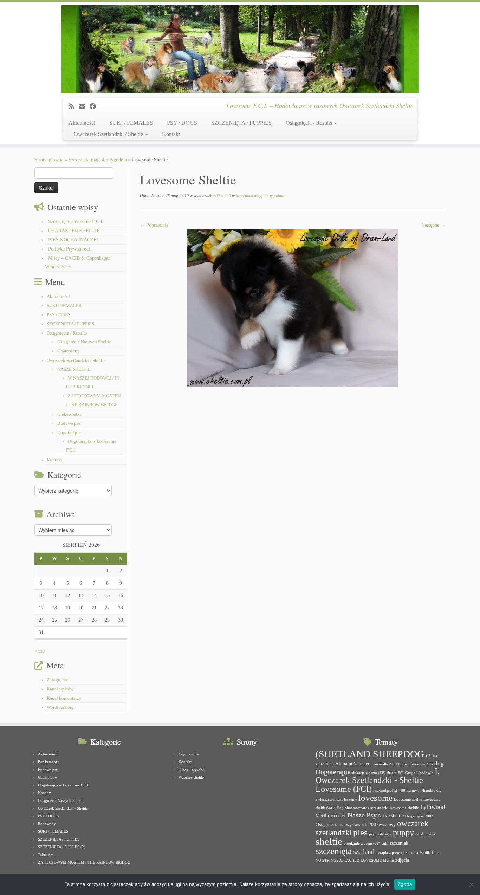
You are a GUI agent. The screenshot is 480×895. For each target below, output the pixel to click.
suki (385, 843)
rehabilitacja (425, 834)
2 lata (432, 756)
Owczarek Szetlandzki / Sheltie (109, 134)
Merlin (322, 815)
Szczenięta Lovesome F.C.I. (76, 221)
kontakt (336, 800)
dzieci (391, 773)
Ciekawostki (69, 414)
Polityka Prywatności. (70, 249)
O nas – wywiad (192, 769)
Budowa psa (68, 423)
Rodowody (47, 824)
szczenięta (334, 851)
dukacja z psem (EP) (368, 773)
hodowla (426, 773)
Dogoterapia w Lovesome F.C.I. (64, 785)
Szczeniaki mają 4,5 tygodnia (98, 159)
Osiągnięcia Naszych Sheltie (84, 341)
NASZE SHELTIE (74, 369)
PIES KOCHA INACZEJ (73, 239)
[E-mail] (84, 106)
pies (360, 832)
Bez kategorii (48, 762)
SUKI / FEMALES (131, 123)
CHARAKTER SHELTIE (74, 230)
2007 (320, 764)
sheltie (329, 841)
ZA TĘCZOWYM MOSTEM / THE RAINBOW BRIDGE (84, 862)
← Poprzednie (154, 225)
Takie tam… (48, 854)
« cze (39, 651)
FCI (401, 773)
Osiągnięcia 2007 (419, 816)
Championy (68, 351)
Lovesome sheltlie (404, 808)
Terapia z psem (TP (391, 853)
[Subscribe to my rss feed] (74, 106)
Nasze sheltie (391, 815)
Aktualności (82, 123)
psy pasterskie (380, 834)
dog (439, 763)
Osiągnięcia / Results (309, 123)
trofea (413, 853)
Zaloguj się (57, 679)
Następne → (433, 225)
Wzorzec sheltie (191, 777)
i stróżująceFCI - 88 (389, 790)
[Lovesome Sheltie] (292, 307)
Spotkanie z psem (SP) (362, 843)
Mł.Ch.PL (338, 816)
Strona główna (48, 159)
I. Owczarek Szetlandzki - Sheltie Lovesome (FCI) (378, 780)
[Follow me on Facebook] (95, 106)
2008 (329, 764)
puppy (403, 832)
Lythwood (432, 807)
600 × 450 (221, 195)
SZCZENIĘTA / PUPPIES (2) (61, 847)
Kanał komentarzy (64, 698)
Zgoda (405, 884)
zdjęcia (402, 860)
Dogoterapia (69, 432)
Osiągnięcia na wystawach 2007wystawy (356, 824)
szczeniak (399, 843)
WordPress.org (60, 707)
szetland (364, 851)
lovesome (375, 798)
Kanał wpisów (60, 689)
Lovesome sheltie (408, 800)
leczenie (350, 800)
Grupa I (411, 773)
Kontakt (171, 134)
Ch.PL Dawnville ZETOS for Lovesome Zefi (396, 764)
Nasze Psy (362, 815)
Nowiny (44, 793)
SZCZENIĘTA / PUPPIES (241, 123)
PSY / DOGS (182, 123)
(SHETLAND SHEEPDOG (370, 753)
